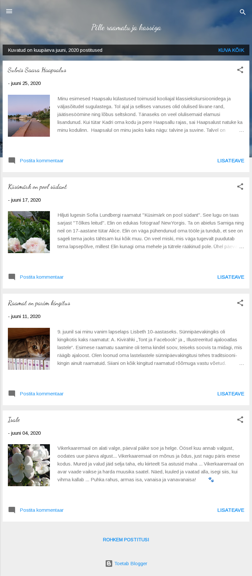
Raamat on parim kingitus (39, 303)
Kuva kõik (231, 50)
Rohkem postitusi (126, 539)
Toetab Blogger (130, 563)
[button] (240, 71)
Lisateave (230, 160)
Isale (14, 420)
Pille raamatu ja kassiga (126, 27)
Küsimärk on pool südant (37, 186)
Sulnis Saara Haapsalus (37, 70)
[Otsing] (243, 13)
